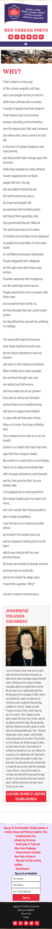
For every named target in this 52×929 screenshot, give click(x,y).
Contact (26, 917)
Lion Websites (29, 909)
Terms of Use (26, 913)
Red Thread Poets (32, 906)
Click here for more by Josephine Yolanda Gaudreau (25, 796)
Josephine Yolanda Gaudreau (17, 616)
